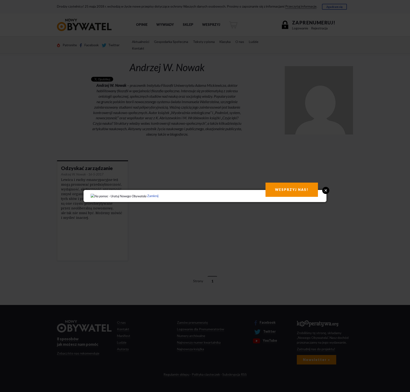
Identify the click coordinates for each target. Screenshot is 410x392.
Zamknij (152, 196)
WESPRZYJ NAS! (291, 190)
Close (325, 190)
